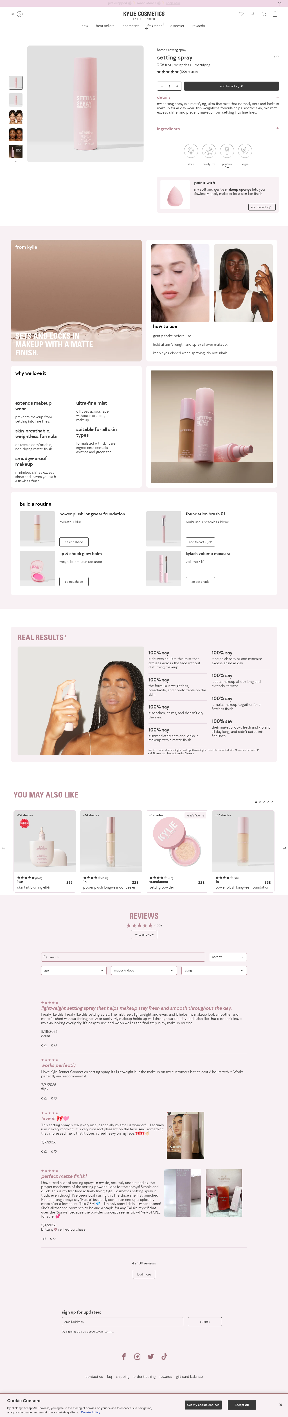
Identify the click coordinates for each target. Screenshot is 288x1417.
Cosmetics (131, 25)
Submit (205, 1321)
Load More (144, 1274)
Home (161, 50)
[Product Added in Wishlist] (241, 14)
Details (164, 97)
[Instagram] (137, 1358)
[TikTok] (164, 1358)
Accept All (241, 1405)
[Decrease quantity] (160, 86)
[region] (144, 851)
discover (177, 25)
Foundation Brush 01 (205, 514)
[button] (264, 14)
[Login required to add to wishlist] (276, 57)
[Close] (281, 1405)
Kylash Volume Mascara (208, 553)
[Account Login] (253, 14)
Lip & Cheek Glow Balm (80, 553)
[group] (144, 3)
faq (109, 1376)
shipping (123, 1376)
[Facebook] (124, 1358)
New (84, 25)
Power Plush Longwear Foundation (92, 514)
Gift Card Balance (189, 1376)
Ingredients (168, 129)
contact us (94, 1376)
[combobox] (228, 957)
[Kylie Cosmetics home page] (144, 16)
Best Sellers (105, 25)
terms (109, 1331)
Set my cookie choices (203, 1405)
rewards (198, 25)
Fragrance (154, 25)
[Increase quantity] (178, 86)
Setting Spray (177, 50)
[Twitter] (151, 1358)
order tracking (144, 1376)
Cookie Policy (90, 1412)
